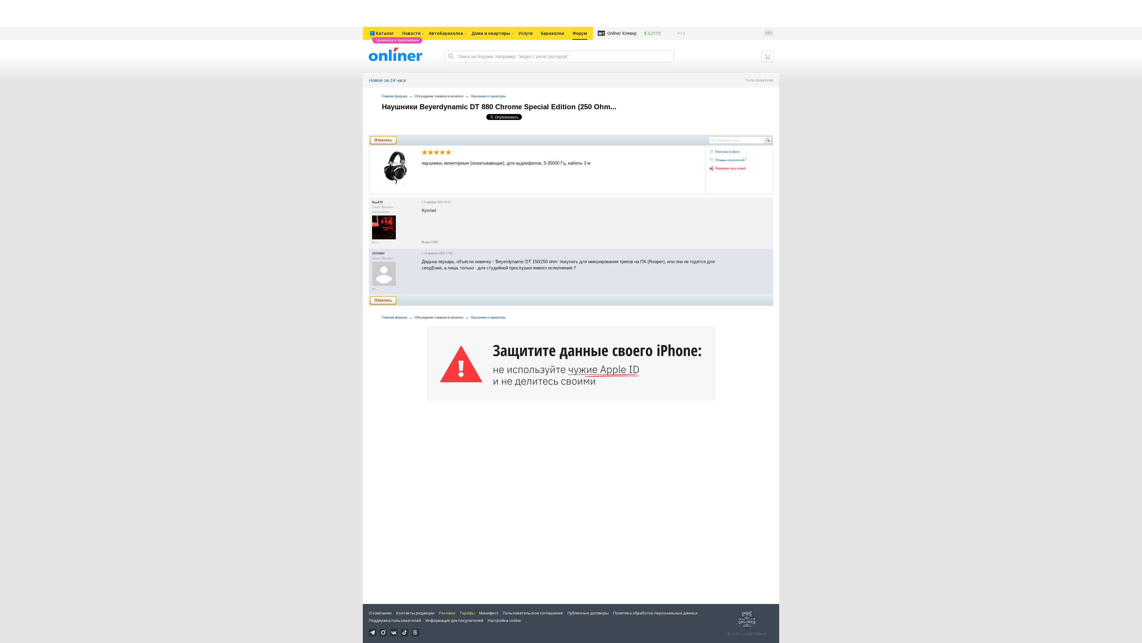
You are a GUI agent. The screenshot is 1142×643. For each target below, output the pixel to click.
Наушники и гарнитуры (488, 96)
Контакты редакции (415, 613)
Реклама (447, 613)
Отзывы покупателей (730, 160)
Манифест (488, 613)
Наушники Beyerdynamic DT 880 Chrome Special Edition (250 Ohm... (499, 107)
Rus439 (377, 202)
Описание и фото (727, 151)
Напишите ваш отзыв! (730, 168)
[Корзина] (768, 56)
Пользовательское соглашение (533, 613)
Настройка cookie (504, 620)
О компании (380, 613)
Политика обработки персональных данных (655, 613)
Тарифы (467, 613)
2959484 (378, 253)
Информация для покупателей (454, 620)
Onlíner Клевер (622, 33)
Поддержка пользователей (395, 620)
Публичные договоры (588, 613)
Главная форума (394, 96)
